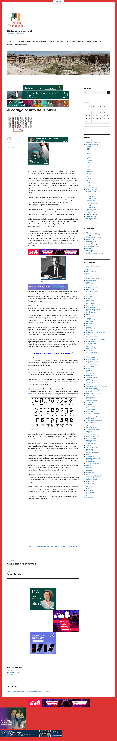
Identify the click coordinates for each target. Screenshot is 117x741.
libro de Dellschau (90, 409)
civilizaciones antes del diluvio (94, 420)
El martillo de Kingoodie (92, 452)
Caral (88, 148)
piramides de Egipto (91, 271)
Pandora (88, 334)
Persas (89, 178)
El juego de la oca (90, 305)
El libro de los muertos (92, 361)
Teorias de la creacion (57, 41)
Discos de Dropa (90, 374)
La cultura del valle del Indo (93, 458)
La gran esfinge (90, 472)
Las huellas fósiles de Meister (93, 354)
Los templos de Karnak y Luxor (94, 390)
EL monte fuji (89, 368)
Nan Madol (88, 445)
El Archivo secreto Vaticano (93, 302)
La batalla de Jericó (91, 343)
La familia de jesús (91, 320)
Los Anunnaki (89, 402)
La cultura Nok (89, 321)
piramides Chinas (90, 422)
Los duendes (89, 350)
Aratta (87, 415)
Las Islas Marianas (91, 341)
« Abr (89, 128)
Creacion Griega (91, 198)
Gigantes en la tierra (91, 444)
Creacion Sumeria (92, 211)
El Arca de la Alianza (91, 408)
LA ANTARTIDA (90, 289)
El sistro (88, 298)
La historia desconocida (92, 187)
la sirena (88, 379)
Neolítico (89, 175)
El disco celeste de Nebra (92, 329)
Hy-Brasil (88, 295)
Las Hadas (88, 384)
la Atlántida (89, 370)
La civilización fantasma (92, 413)
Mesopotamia (90, 171)
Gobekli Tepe (89, 497)
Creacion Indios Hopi (92, 204)
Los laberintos (89, 293)
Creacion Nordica (91, 209)
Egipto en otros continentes (93, 356)
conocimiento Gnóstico (92, 377)
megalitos (88, 243)
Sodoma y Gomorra (91, 426)
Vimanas (88, 488)
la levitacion (89, 404)
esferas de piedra (90, 366)
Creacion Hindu (91, 200)
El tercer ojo (89, 275)
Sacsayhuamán (90, 461)
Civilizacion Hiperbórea (92, 435)
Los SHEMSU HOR (91, 316)
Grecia (89, 159)
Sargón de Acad (90, 300)
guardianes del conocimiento (93, 237)
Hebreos (89, 160)
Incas (88, 166)
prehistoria (89, 250)
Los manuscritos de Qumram (93, 463)
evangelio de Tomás (91, 440)
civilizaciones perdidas (92, 234)
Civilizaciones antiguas (94, 41)
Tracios (89, 184)
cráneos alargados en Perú (93, 447)
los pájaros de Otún (91, 363)
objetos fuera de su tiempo (93, 246)
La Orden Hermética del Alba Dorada (95, 332)
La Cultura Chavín (90, 357)
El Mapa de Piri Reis (91, 496)
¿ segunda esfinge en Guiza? (93, 485)
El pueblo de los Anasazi (92, 381)
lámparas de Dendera (91, 406)
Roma (88, 180)
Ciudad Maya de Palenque (92, 436)
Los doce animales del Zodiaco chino (96, 339)
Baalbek (88, 474)
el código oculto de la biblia (93, 433)
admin (9, 142)
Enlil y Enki (89, 345)
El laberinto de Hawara (92, 291)
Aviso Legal (89, 141)
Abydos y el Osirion (91, 418)
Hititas (89, 162)
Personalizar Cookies (91, 214)
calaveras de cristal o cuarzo (93, 393)
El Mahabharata (90, 372)
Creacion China (91, 195)
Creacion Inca (90, 202)
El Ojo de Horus (90, 375)
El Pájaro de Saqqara (91, 347)
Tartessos (89, 182)
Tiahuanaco (89, 470)
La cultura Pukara (90, 307)
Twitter (10, 670)
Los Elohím (89, 296)
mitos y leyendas (90, 245)
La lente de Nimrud (91, 395)
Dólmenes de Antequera (92, 382)
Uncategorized (90, 252)
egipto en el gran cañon (92, 359)
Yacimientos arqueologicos (93, 254)
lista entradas (71, 41)
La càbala (88, 327)
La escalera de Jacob (91, 438)
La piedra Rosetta (90, 397)
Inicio (9, 41)
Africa (87, 232)
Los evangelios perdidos (92, 429)
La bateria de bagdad (91, 400)
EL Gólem (88, 273)
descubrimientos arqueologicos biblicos (96, 386)
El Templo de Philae (91, 311)
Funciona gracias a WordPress (41, 691)
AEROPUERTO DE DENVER (93, 278)
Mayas (89, 169)
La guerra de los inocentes (93, 266)
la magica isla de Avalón (92, 365)
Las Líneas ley (89, 268)
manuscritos (10, 147)
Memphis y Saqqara (91, 348)
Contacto (81, 41)
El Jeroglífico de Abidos (92, 388)
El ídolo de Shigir (90, 304)
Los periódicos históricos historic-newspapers (15, 739)
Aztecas (89, 146)
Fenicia (89, 157)
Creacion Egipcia (91, 196)
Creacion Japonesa (92, 205)
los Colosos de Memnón (92, 352)
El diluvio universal (91, 451)
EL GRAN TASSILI (90, 481)
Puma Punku (89, 467)
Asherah (88, 282)
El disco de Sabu (90, 399)
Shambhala (89, 431)
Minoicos (89, 173)
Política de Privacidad (91, 218)
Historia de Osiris (90, 469)
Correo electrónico (13, 672)
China (88, 151)
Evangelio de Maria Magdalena (94, 478)
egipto (87, 236)
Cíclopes (88, 325)
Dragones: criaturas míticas (93, 338)
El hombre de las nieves (92, 287)
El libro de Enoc (90, 492)
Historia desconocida (20, 31)
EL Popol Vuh (89, 449)
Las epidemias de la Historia (93, 417)
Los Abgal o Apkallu (91, 312)
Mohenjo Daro (89, 487)
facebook (10, 674)
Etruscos (89, 155)
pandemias (89, 248)
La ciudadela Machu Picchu (93, 456)
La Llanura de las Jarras (92, 336)
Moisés (30, 394)
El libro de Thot (90, 490)
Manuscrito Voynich (91, 479)
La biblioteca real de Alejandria (94, 476)
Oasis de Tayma (90, 277)
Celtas (88, 150)
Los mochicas (89, 391)
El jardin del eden (91, 212)
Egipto (89, 153)
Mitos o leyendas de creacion (17, 44)
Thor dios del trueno (91, 284)
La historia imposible (40, 41)
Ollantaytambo (90, 465)
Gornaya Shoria (90, 483)
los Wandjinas (89, 442)
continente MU (90, 424)
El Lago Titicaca (90, 411)
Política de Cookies (91, 216)
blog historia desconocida (22, 41)
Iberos (89, 164)
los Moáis (88, 318)
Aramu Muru (89, 330)
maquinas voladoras (91, 241)
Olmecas (89, 177)
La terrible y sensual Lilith (93, 309)
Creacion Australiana (92, 193)
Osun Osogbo (89, 323)
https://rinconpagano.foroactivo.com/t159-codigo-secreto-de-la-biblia (52, 546)
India (88, 168)
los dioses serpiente (91, 280)
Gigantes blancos (90, 286)
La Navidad (88, 269)
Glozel (87, 494)
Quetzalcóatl (89, 314)
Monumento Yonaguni (92, 427)
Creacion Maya (91, 207)
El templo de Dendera (91, 460)
